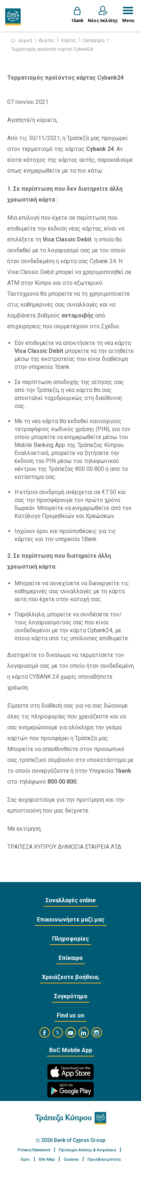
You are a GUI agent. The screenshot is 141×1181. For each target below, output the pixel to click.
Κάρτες (68, 40)
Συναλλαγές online (71, 900)
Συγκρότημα (70, 996)
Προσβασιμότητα (104, 1159)
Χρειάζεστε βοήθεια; (70, 977)
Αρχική (24, 40)
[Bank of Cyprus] (13, 16)
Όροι (25, 1159)
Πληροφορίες (70, 938)
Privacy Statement (34, 1150)
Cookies (71, 1159)
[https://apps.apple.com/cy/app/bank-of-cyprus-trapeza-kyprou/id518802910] (70, 1072)
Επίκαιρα (70, 957)
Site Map (47, 1159)
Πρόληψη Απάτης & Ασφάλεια (87, 1150)
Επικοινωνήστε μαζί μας (70, 919)
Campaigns (94, 40)
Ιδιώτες (47, 40)
